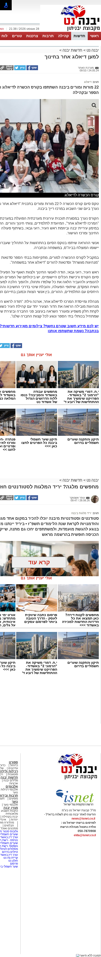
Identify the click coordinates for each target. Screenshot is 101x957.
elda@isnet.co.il (85, 835)
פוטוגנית (13, 774)
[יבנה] (70, 31)
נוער (15, 801)
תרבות (48, 36)
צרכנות (32, 36)
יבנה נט (92, 50)
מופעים (13, 798)
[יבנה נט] (68, 779)
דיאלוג (87, 81)
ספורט (13, 762)
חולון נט (13, 860)
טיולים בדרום (9, 852)
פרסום (13, 863)
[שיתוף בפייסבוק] (32, 69)
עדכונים (13, 768)
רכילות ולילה (9, 771)
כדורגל (14, 765)
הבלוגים (9, 825)
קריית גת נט (10, 857)
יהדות (14, 819)
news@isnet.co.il (83, 818)
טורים (17, 36)
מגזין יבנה (10, 808)
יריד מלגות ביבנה (81, 513)
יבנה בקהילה (10, 816)
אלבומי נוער (10, 804)
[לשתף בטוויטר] (19, 69)
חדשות (79, 36)
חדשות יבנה (72, 50)
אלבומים (12, 786)
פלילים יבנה (10, 780)
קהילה (63, 36)
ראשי (94, 36)
